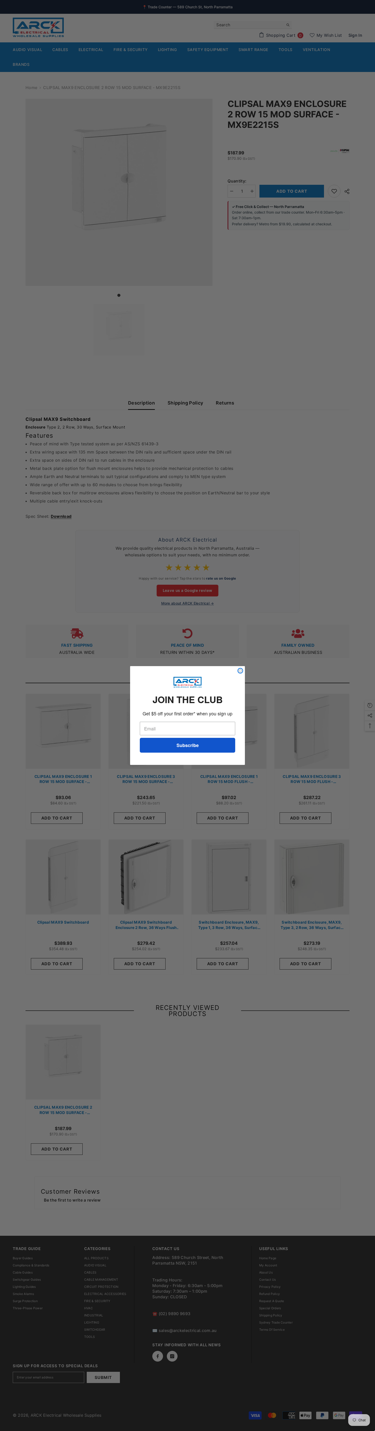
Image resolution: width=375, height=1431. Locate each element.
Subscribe (188, 745)
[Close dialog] (240, 670)
